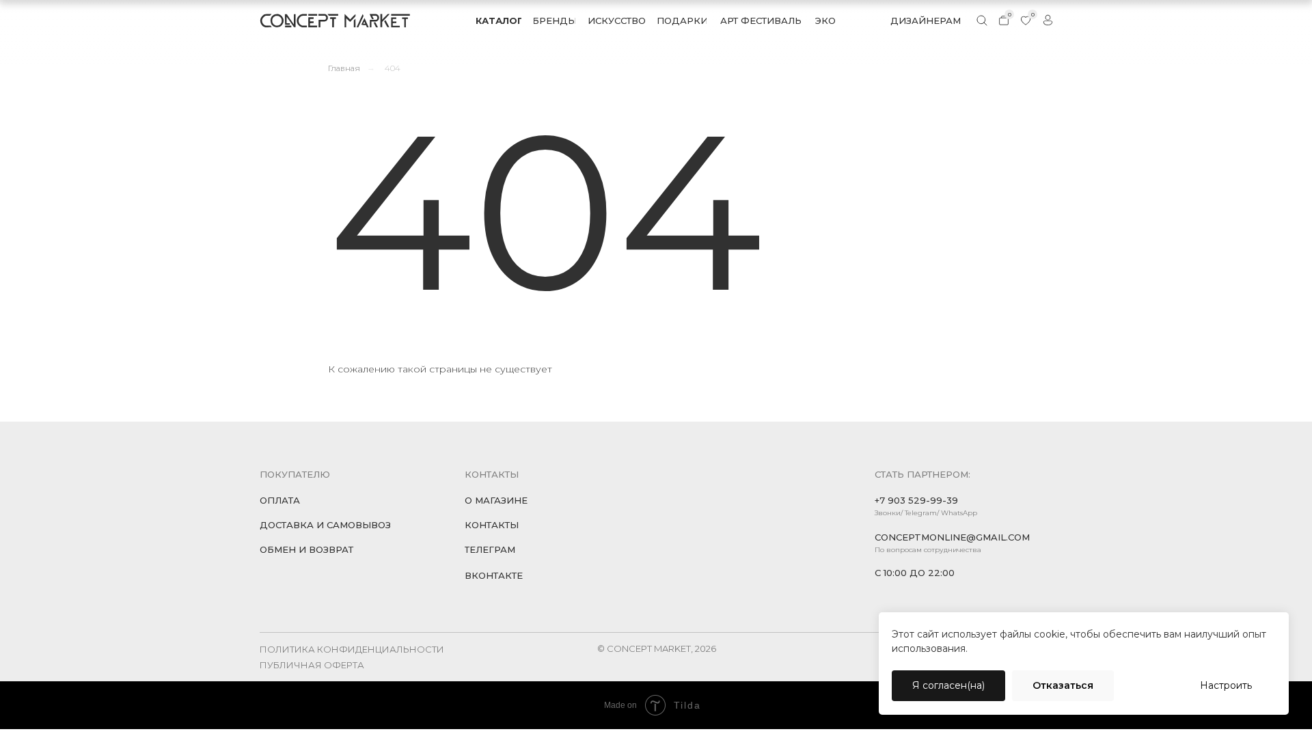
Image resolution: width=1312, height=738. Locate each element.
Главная (344, 68)
